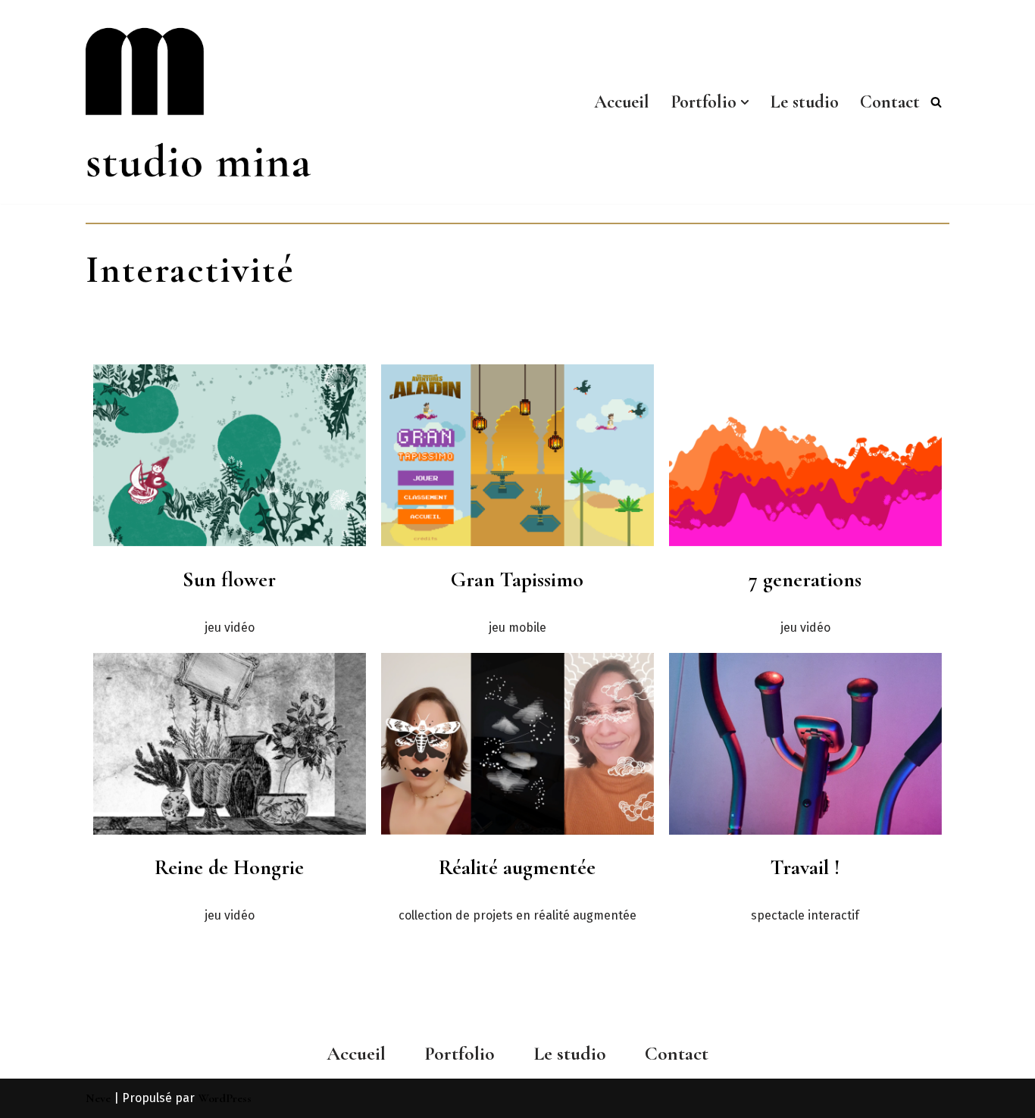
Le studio (805, 102)
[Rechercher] (936, 102)
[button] (744, 102)
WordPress (225, 1098)
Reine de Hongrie (229, 867)
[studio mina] (218, 102)
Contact (890, 102)
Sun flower (229, 579)
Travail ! (805, 867)
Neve (98, 1098)
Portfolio (459, 1053)
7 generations (805, 579)
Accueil (621, 102)
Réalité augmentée (517, 867)
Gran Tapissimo (517, 579)
